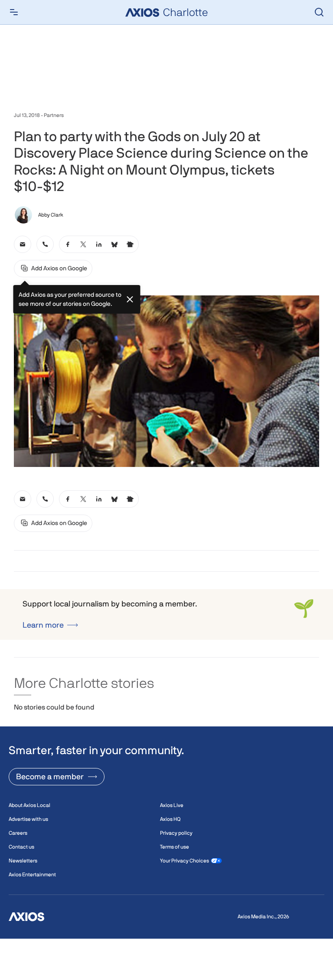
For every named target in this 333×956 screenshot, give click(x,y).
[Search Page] (319, 12)
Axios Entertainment (32, 874)
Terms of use (174, 846)
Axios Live (171, 805)
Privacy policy (176, 833)
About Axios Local (29, 805)
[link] (22, 244)
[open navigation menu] (14, 12)
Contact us (21, 846)
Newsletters (23, 860)
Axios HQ (170, 819)
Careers (18, 833)
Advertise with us (28, 819)
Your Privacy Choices (184, 860)
